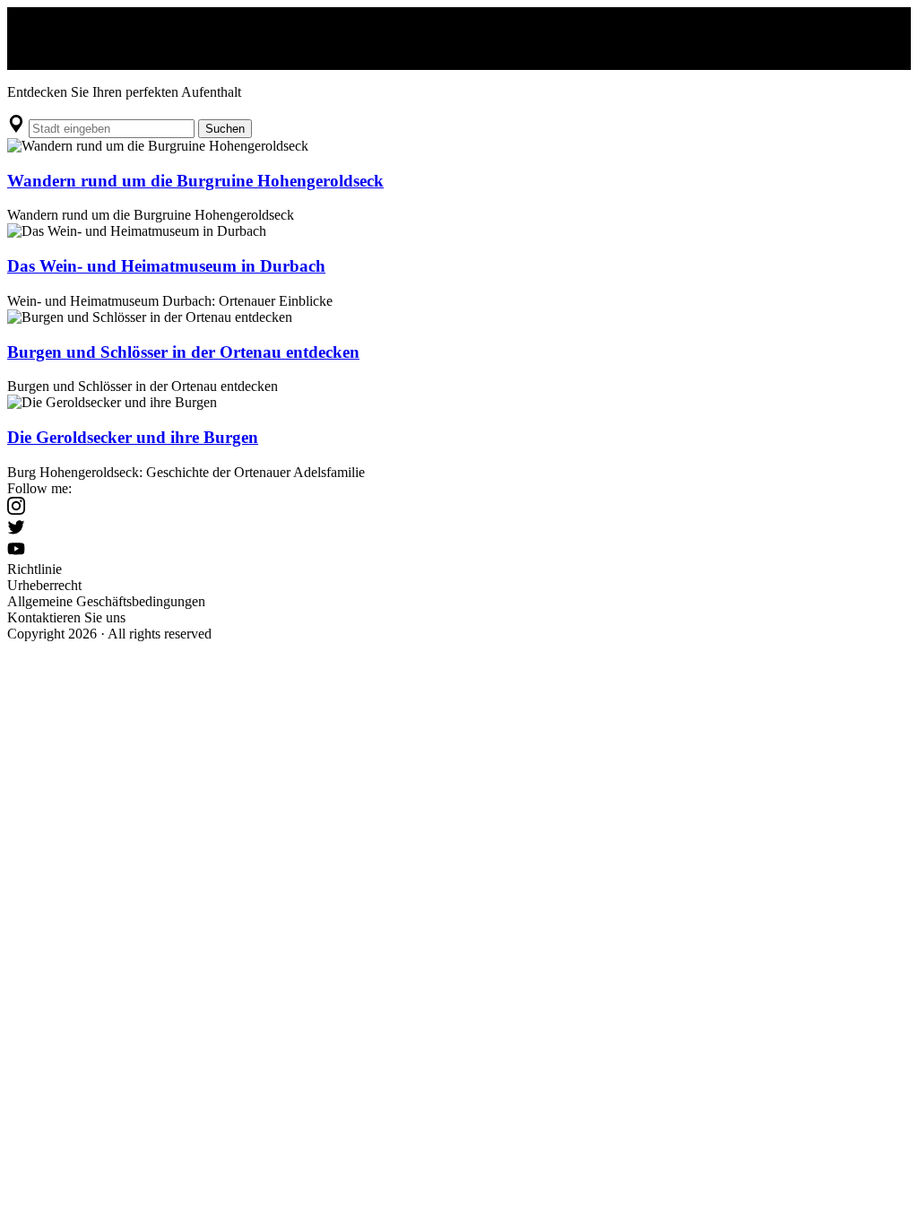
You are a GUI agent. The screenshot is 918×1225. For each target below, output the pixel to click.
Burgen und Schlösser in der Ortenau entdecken (183, 352)
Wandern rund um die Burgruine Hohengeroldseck (195, 180)
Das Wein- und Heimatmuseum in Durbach (166, 265)
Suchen (225, 128)
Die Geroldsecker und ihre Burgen (132, 437)
